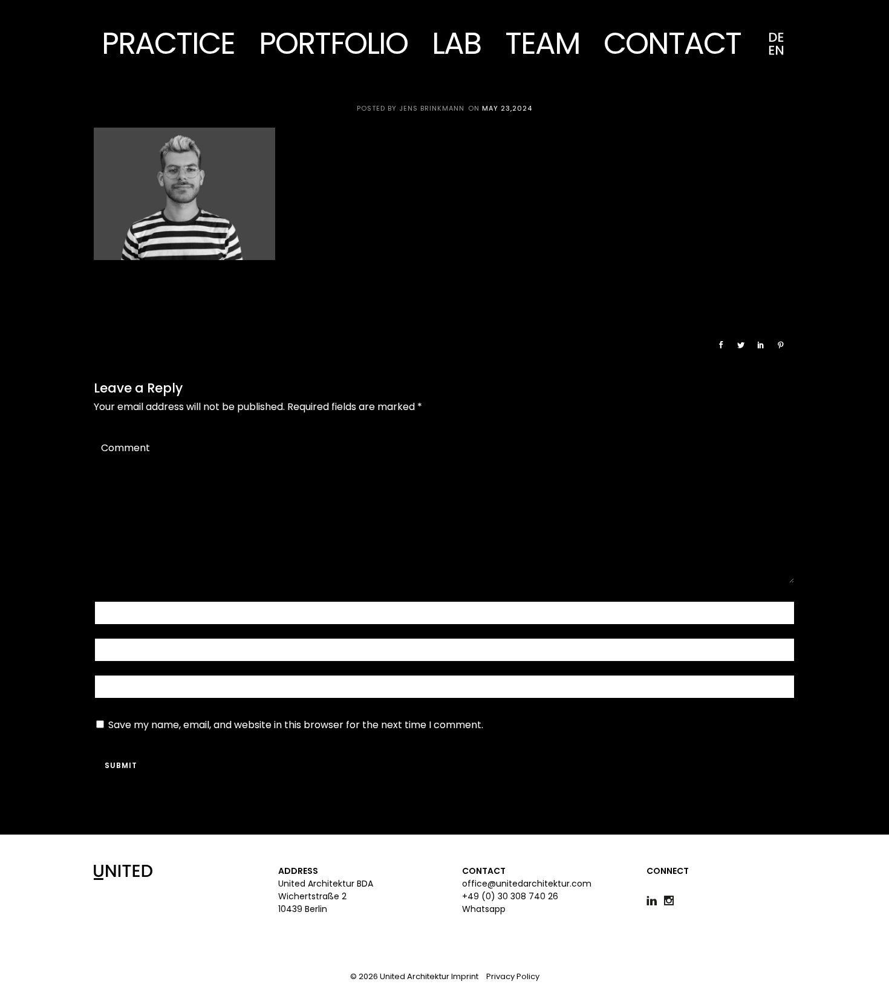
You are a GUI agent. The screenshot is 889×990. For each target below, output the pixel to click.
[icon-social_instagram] (672, 901)
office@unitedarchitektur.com (526, 884)
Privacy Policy (512, 976)
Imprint (464, 976)
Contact (672, 43)
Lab (456, 43)
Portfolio (333, 43)
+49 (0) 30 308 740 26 (510, 896)
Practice (168, 43)
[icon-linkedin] (654, 901)
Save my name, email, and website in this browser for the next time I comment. (295, 725)
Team (542, 43)
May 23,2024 (507, 108)
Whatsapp (484, 909)
